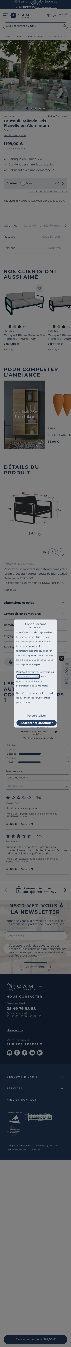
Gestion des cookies (28, 676)
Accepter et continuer (36, 723)
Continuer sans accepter (35, 625)
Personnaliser (36, 715)
